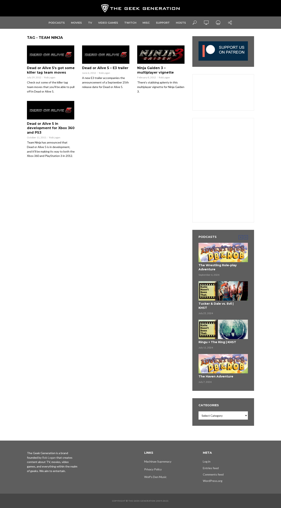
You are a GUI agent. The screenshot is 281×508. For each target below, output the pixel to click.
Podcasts (57, 22)
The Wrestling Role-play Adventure (218, 267)
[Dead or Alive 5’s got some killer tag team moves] (51, 54)
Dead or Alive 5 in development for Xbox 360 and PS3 (50, 128)
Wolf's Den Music (155, 477)
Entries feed (211, 468)
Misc (146, 22)
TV (90, 22)
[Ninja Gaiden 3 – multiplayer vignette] (161, 54)
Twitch (130, 22)
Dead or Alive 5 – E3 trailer (105, 68)
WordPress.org (212, 481)
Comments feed (213, 474)
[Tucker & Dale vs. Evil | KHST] (223, 291)
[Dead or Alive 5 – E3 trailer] (106, 54)
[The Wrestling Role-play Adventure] (223, 252)
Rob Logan (49, 77)
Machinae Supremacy (157, 461)
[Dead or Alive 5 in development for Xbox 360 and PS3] (51, 110)
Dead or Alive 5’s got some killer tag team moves (51, 70)
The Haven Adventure (216, 376)
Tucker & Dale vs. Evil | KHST (216, 306)
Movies (76, 22)
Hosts (181, 22)
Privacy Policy (153, 469)
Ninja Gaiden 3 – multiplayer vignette (155, 70)
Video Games (108, 22)
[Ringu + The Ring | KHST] (223, 329)
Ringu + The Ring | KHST (217, 342)
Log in (206, 461)
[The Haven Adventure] (223, 363)
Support (163, 22)
